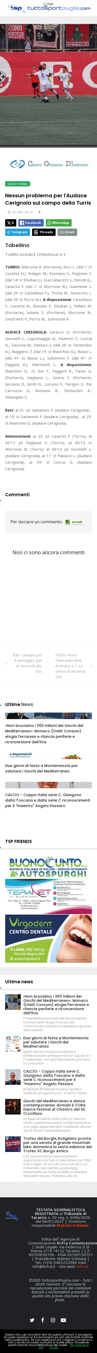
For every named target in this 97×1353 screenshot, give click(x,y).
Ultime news (19, 982)
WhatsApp (60, 223)
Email (69, 232)
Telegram (19, 232)
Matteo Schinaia (72, 1225)
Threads (46, 232)
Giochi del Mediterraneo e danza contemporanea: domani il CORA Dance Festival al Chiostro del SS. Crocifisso (54, 1107)
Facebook (33, 223)
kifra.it (83, 1266)
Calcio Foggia (18, 184)
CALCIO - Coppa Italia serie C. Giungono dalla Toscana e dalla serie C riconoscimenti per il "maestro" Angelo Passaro (47, 800)
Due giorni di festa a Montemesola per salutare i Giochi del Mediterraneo (41, 768)
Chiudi (53, 1348)
